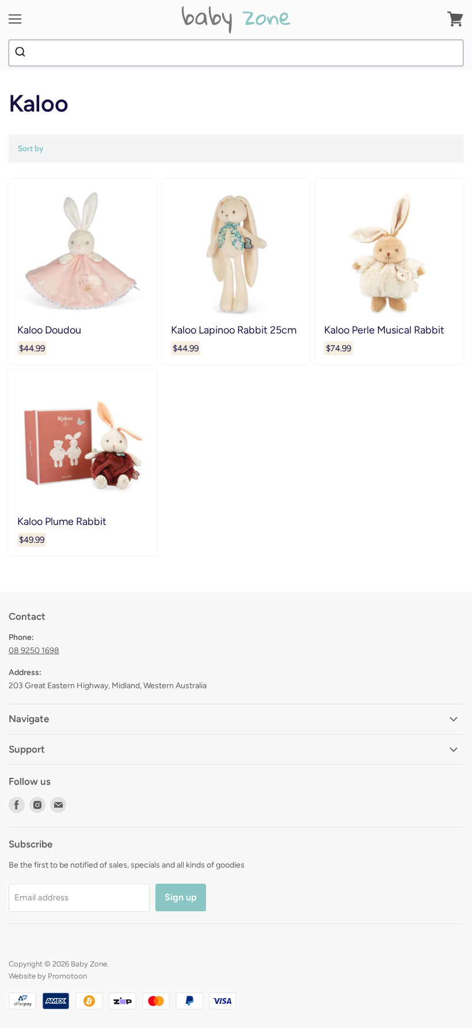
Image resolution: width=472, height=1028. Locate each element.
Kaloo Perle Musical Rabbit (384, 330)
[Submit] (21, 53)
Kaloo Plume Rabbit (61, 521)
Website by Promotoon (48, 976)
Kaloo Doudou (49, 330)
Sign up (181, 897)
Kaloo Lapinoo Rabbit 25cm (233, 330)
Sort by (31, 148)
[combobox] (236, 53)
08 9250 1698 (34, 650)
